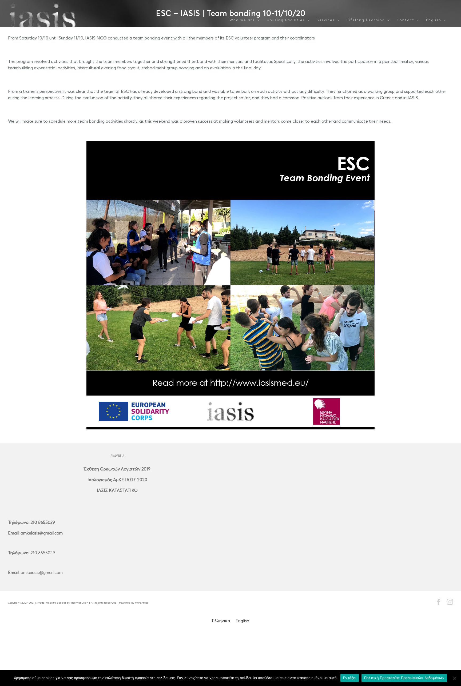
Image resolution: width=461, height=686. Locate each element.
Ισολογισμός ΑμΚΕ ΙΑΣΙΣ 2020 (117, 479)
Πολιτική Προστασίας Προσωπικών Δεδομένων (404, 678)
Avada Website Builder (51, 602)
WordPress (141, 602)
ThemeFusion (79, 602)
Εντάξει (349, 678)
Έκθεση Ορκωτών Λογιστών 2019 (117, 469)
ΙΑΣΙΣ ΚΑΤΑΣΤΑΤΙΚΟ (117, 490)
